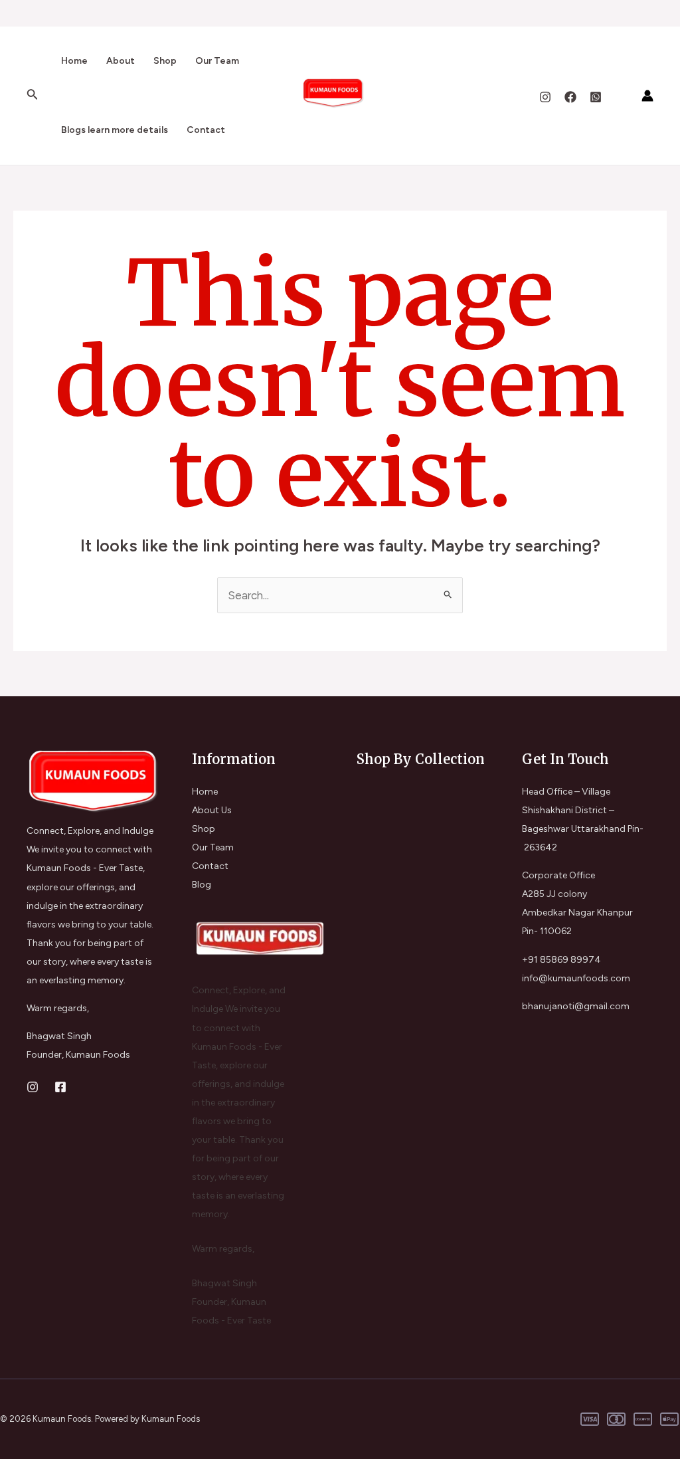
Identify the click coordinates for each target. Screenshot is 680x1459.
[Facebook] (570, 97)
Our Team (217, 60)
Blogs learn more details (114, 130)
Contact (206, 130)
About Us (212, 810)
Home (74, 60)
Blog (201, 884)
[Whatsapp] (596, 97)
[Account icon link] (647, 96)
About (120, 60)
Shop (165, 60)
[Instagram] (545, 97)
